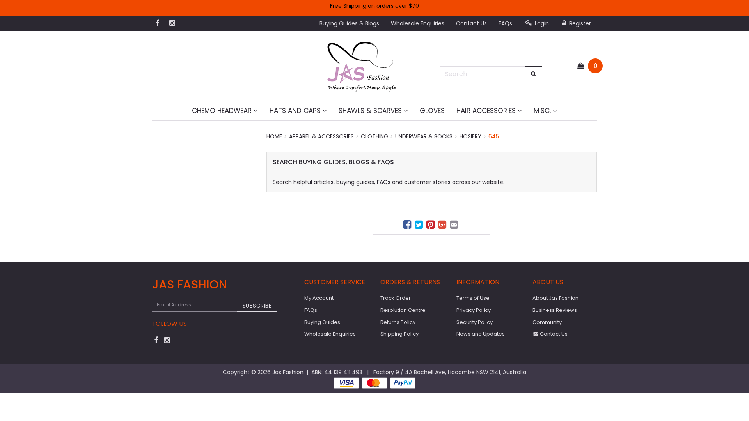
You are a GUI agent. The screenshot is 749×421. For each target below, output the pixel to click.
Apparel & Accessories (321, 136)
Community (547, 322)
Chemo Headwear (223, 110)
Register (579, 23)
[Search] (534, 73)
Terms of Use (473, 298)
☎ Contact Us (550, 334)
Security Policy (474, 322)
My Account (319, 298)
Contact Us (471, 23)
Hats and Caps (296, 110)
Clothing (374, 136)
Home (274, 136)
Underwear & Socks (424, 136)
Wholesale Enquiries (417, 23)
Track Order (395, 298)
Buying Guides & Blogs (349, 23)
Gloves (432, 110)
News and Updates (480, 334)
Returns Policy (397, 322)
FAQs (505, 23)
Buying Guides (322, 322)
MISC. (543, 110)
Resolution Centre (403, 310)
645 (493, 136)
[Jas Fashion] (362, 65)
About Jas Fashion (555, 298)
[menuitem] (408, 225)
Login (541, 23)
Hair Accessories (487, 110)
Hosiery (470, 136)
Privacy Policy (473, 310)
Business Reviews (554, 310)
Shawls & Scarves (371, 110)
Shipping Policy (399, 334)
